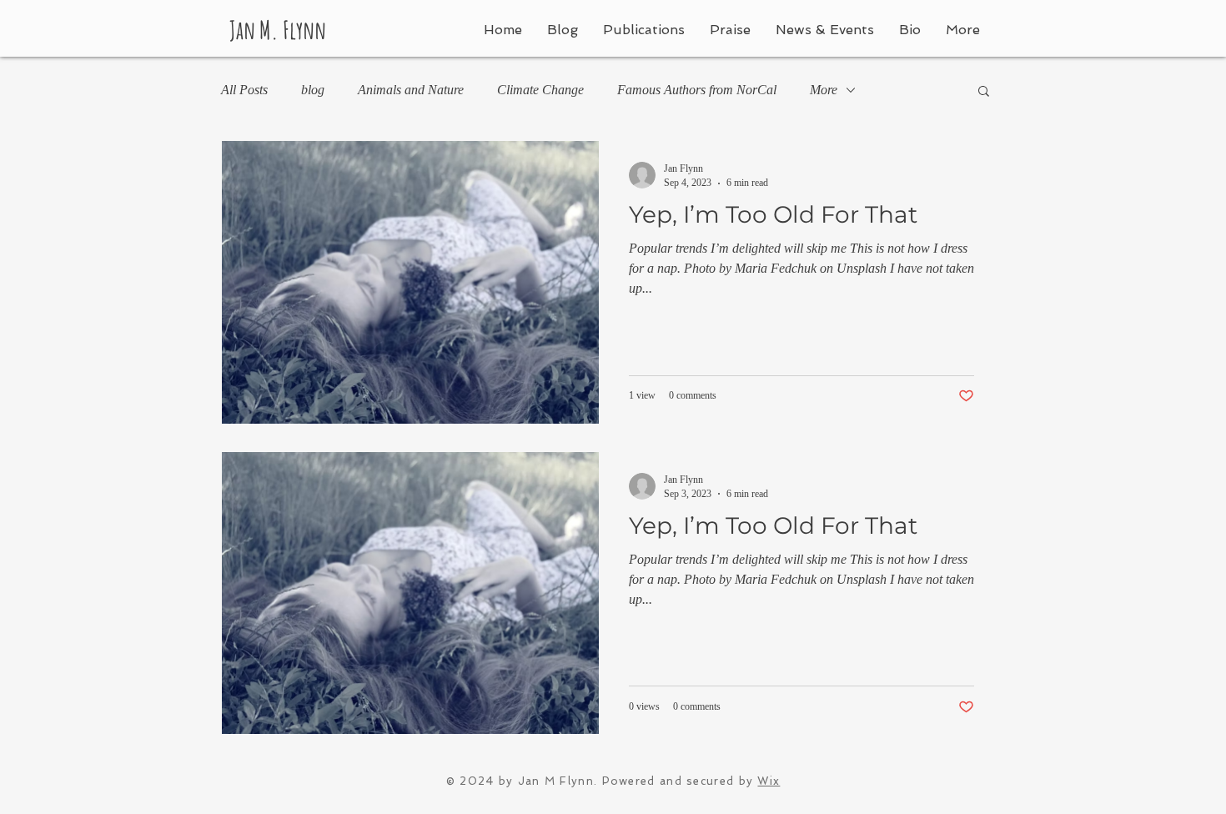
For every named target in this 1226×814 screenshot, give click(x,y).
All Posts (244, 90)
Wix (768, 781)
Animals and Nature (411, 90)
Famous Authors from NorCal (696, 90)
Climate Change (540, 90)
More (823, 90)
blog (312, 90)
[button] (984, 92)
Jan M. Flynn (277, 29)
